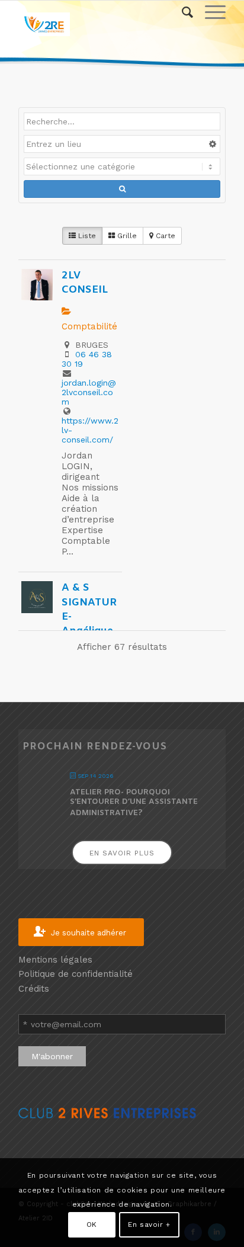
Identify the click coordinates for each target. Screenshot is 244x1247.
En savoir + (149, 1224)
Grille (126, 236)
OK (91, 1224)
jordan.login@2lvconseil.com (89, 392)
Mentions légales (55, 959)
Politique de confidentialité (75, 974)
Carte (164, 236)
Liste (86, 236)
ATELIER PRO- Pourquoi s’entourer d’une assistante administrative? (134, 802)
